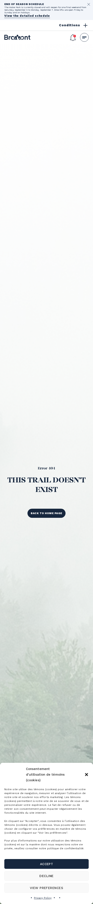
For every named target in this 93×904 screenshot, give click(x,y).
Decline (46, 876)
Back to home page (46, 513)
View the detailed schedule (27, 15)
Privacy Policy (42, 897)
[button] (86, 774)
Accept (46, 864)
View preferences (46, 888)
